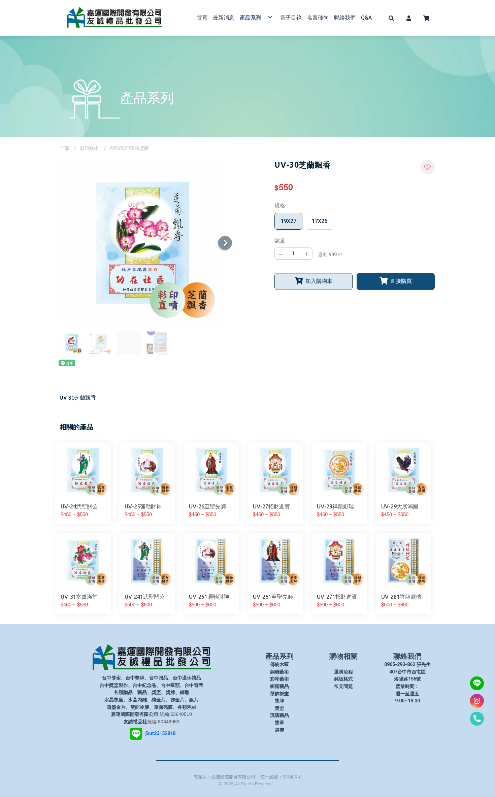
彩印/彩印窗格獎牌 (129, 148)
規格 (279, 205)
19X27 (288, 221)
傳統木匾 (279, 664)
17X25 (319, 221)
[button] (391, 17)
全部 (64, 148)
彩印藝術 (89, 148)
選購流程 (343, 672)
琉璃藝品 (279, 715)
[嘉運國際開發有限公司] (114, 17)
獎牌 (279, 701)
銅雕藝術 (279, 672)
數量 (279, 240)
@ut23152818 (159, 733)
